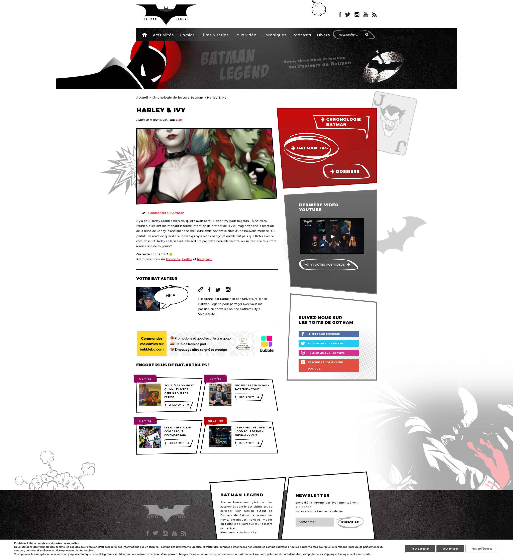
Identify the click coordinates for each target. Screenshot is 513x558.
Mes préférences (482, 549)
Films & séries (214, 35)
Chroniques (274, 35)
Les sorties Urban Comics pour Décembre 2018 (177, 431)
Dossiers (348, 171)
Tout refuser (450, 549)
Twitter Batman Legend (347, 14)
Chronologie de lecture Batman (177, 97)
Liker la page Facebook (324, 334)
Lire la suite (176, 404)
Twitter (187, 259)
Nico (179, 120)
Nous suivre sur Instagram (326, 353)
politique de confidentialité (284, 554)
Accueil (144, 34)
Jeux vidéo (245, 35)
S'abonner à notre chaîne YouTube (325, 365)
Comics (187, 35)
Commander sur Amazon (166, 213)
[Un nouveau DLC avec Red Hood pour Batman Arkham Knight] (220, 437)
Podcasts (301, 35)
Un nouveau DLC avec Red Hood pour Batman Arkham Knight (253, 431)
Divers (323, 35)
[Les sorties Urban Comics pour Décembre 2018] (150, 437)
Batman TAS (312, 148)
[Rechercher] (367, 34)
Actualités (163, 35)
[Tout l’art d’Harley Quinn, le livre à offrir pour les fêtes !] (150, 395)
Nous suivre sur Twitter (325, 343)
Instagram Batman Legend (357, 14)
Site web (200, 289)
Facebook (173, 259)
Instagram (204, 259)
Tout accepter (420, 549)
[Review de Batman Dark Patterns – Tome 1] (220, 395)
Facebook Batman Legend (340, 14)
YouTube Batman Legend (366, 14)
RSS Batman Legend (374, 14)
